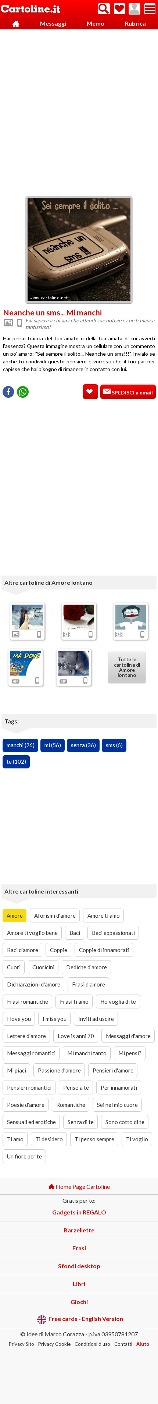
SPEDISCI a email (132, 392)
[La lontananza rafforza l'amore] (73, 663)
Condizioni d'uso (92, 1344)
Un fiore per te (24, 1156)
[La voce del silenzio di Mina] (79, 617)
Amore (15, 915)
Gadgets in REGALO (79, 1212)
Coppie (58, 950)
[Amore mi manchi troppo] (27, 617)
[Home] (15, 23)
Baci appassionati (113, 932)
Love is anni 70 (76, 1036)
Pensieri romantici (29, 1087)
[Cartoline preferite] (119, 9)
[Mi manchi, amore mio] (130, 617)
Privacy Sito (21, 1344)
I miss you (55, 1018)
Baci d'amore (22, 950)
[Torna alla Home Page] (30, 9)
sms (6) (114, 745)
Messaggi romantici (31, 1053)
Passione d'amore (59, 1070)
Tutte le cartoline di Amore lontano (127, 667)
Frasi (79, 1247)
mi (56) (52, 745)
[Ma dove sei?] (25, 663)
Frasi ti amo (74, 1001)
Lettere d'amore (26, 1036)
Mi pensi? (129, 1053)
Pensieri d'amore (113, 1070)
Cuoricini (43, 967)
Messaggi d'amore (128, 1036)
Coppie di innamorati (104, 950)
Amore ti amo (103, 915)
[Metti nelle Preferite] (90, 391)
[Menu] (150, 9)
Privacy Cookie (54, 1344)
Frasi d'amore (88, 984)
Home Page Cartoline (82, 1186)
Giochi (79, 1301)
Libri (79, 1283)
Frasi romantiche (27, 1001)
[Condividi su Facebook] (8, 392)
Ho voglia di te (118, 1001)
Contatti (123, 1344)
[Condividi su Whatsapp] (23, 392)
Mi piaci (16, 1070)
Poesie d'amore (25, 1104)
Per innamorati (119, 1087)
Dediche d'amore (86, 967)
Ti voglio (137, 1139)
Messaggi (53, 23)
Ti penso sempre (94, 1139)
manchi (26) (21, 745)
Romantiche (70, 1104)
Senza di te (81, 1122)
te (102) (16, 761)
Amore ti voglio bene (32, 932)
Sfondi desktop (79, 1265)
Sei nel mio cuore (117, 1104)
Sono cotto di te (124, 1122)
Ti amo (15, 1139)
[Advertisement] (79, 111)
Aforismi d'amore (55, 915)
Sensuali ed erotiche (31, 1122)
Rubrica (135, 23)
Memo (95, 23)
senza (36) (83, 745)
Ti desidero (49, 1139)
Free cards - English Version (86, 1318)
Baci (74, 932)
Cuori (14, 967)
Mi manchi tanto (87, 1053)
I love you (19, 1018)
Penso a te (76, 1087)
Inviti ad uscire (96, 1018)
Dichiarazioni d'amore (33, 984)
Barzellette (79, 1230)
